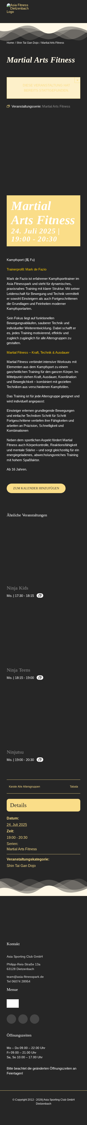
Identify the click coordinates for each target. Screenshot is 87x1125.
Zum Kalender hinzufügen (36, 488)
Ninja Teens (18, 670)
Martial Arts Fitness (22, 849)
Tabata (74, 786)
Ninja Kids (17, 588)
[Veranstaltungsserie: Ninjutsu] (39, 759)
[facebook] (11, 1019)
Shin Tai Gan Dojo (21, 866)
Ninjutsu (15, 752)
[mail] (34, 1019)
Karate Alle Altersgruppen (24, 786)
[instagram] (23, 1019)
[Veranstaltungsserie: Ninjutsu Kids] (39, 595)
